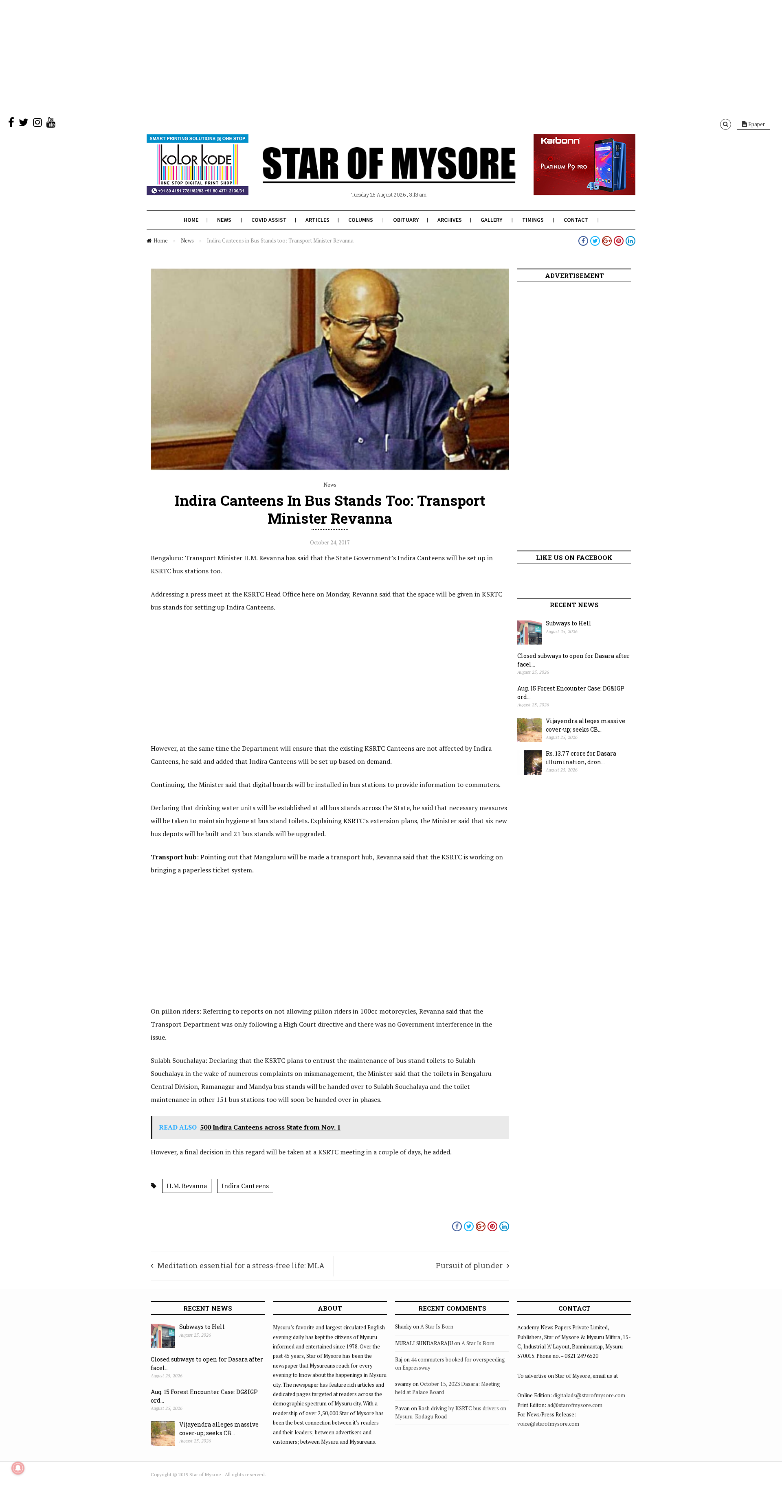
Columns (360, 219)
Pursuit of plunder (469, 1265)
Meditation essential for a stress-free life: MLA (241, 1265)
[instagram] (37, 124)
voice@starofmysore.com (548, 1423)
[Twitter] (24, 124)
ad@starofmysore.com (574, 1405)
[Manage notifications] (17, 1468)
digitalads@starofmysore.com (589, 1395)
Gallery (491, 219)
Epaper (756, 124)
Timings (533, 219)
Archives (449, 219)
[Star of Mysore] (370, 174)
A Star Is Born (436, 1326)
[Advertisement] (244, 57)
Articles (317, 219)
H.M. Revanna (187, 1185)
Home (191, 219)
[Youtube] (50, 124)
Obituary (406, 219)
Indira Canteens (245, 1185)
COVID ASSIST (269, 219)
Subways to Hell (568, 623)
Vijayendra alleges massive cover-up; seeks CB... (585, 725)
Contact (576, 219)
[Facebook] (11, 124)
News (224, 219)
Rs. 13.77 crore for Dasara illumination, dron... (581, 758)
